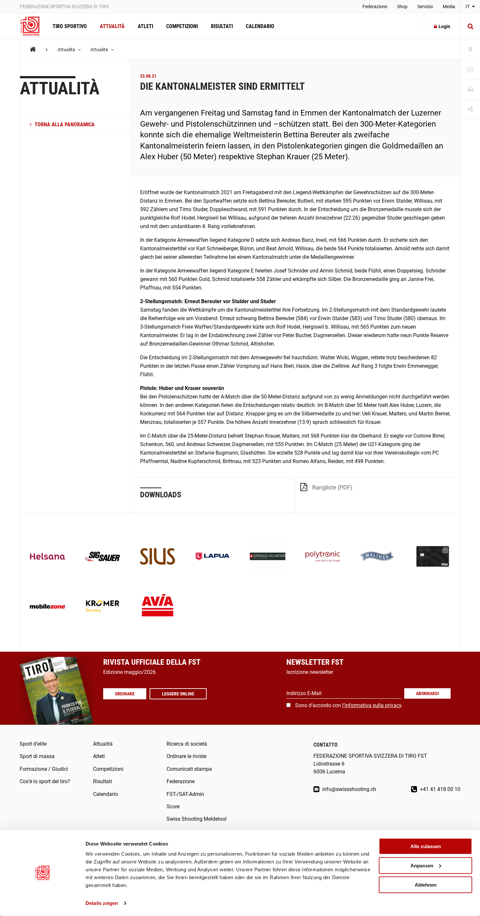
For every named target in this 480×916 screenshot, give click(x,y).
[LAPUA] (212, 557)
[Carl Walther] (377, 557)
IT (468, 6)
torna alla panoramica (64, 124)
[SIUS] (157, 557)
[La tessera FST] (432, 557)
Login (444, 26)
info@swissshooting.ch (348, 789)
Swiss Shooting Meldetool (197, 819)
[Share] (470, 109)
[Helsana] (47, 557)
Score (173, 806)
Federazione (374, 6)
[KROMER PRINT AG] (102, 607)
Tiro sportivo (70, 26)
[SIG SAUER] (102, 557)
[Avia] (157, 607)
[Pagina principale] (33, 26)
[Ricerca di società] (470, 50)
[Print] (470, 90)
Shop (402, 6)
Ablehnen (426, 884)
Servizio (425, 6)
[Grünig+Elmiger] (267, 557)
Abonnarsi (427, 693)
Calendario (260, 26)
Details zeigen (102, 903)
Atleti (145, 26)
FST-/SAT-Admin (185, 794)
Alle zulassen (425, 846)
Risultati (222, 26)
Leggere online (178, 693)
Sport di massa (37, 756)
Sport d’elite (33, 744)
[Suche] (470, 26)
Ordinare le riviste (186, 756)
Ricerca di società (187, 744)
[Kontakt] (470, 70)
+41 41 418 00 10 (439, 789)
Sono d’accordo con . (349, 705)
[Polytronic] (322, 557)
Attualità (112, 26)
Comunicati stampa (189, 769)
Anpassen (421, 865)
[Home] (33, 49)
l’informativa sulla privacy (371, 705)
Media (449, 6)
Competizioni (182, 26)
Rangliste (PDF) (332, 487)
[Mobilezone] (47, 607)
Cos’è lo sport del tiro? (45, 781)
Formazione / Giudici (44, 769)
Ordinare (125, 693)
